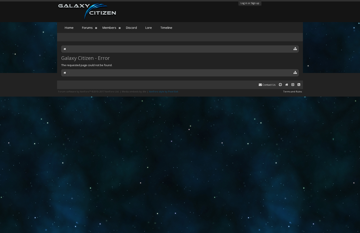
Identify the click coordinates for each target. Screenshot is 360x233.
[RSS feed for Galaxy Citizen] (299, 85)
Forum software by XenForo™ (88, 91)
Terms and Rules (292, 91)
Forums (87, 27)
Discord (131, 27)
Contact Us (268, 85)
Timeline (166, 27)
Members (109, 27)
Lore (148, 27)
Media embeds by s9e (134, 91)
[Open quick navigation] (295, 48)
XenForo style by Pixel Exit (163, 91)
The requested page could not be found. (86, 65)
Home (69, 27)
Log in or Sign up (250, 3)
